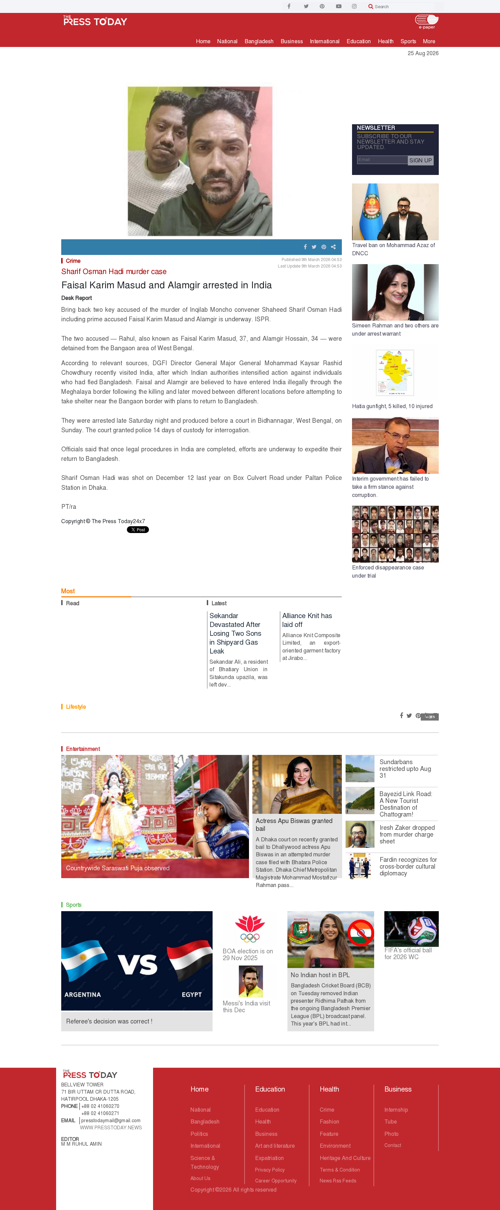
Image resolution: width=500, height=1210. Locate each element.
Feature (329, 1134)
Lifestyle (76, 706)
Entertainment (83, 749)
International (325, 41)
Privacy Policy (270, 1170)
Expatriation (269, 1158)
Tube (390, 1121)
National (227, 41)
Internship (396, 1109)
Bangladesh (259, 41)
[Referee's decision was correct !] (137, 960)
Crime (73, 260)
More (429, 41)
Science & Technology (204, 1163)
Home (203, 41)
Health (386, 41)
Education (359, 41)
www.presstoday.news (111, 1128)
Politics (199, 1134)
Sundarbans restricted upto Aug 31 (405, 769)
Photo (391, 1134)
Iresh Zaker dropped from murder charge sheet (407, 834)
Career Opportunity (276, 1181)
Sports (408, 41)
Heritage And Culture (345, 1158)
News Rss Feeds (338, 1181)
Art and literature (275, 1145)
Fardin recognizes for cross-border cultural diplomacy (408, 866)
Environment (335, 1145)
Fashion (329, 1121)
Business (292, 41)
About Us (200, 1178)
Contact (392, 1145)
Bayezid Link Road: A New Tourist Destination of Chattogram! (406, 804)
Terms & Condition (340, 1170)
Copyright (202, 1189)
